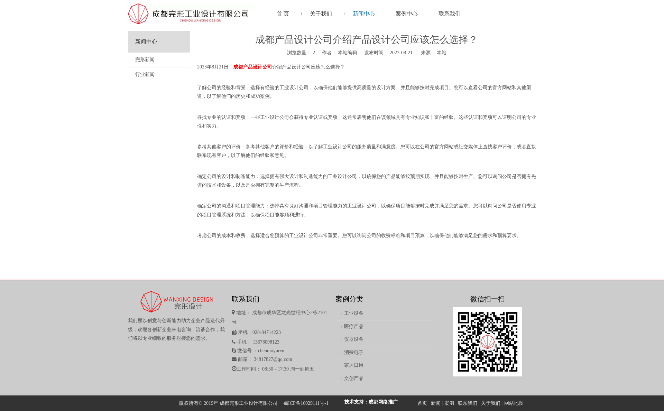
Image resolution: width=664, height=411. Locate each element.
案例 (449, 403)
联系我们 (467, 403)
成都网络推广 (383, 401)
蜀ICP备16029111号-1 (306, 403)
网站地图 (514, 403)
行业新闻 (145, 74)
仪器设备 (353, 339)
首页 (422, 403)
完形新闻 (145, 59)
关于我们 (490, 403)
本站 (441, 52)
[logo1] (193, 13)
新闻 (436, 403)
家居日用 (353, 365)
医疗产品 (353, 326)
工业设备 (353, 313)
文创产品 (353, 378)
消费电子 (353, 352)
